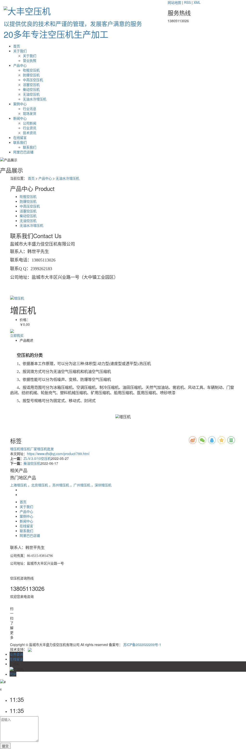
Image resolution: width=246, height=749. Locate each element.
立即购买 (17, 335)
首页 (16, 46)
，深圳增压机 (101, 484)
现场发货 (29, 113)
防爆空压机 (31, 74)
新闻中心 (20, 118)
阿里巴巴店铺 (23, 152)
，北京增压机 (38, 484)
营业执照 (29, 60)
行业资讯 (29, 127)
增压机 (15, 448)
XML (197, 2)
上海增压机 (19, 484)
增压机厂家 (28, 448)
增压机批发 (45, 448)
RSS (187, 2)
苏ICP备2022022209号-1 (142, 644)
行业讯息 (29, 108)
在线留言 (20, 137)
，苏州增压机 (59, 484)
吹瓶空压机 (31, 70)
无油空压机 (31, 94)
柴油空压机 (32, 463)
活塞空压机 (31, 84)
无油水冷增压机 (34, 99)
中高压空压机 (33, 79)
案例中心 (20, 103)
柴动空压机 (31, 89)
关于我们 (20, 50)
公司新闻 (29, 123)
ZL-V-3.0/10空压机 (37, 458)
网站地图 (174, 2)
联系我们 (20, 142)
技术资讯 (29, 132)
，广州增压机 (80, 484)
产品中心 (20, 65)
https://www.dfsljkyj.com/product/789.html (58, 453)
